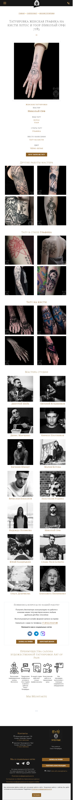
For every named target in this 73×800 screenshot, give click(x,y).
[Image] (19, 180)
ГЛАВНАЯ (22, 13)
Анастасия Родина (52, 498)
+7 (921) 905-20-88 (23, 740)
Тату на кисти (36, 139)
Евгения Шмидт (20, 467)
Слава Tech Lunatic (52, 562)
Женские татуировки (36, 104)
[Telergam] (36, 633)
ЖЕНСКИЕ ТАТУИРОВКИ (46, 13)
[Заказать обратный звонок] (68, 3)
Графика (36, 131)
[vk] (30, 633)
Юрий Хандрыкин (20, 562)
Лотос (36, 120)
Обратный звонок (47, 642)
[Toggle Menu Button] (5, 3)
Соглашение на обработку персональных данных (22, 779)
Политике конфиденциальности (42, 789)
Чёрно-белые (36, 148)
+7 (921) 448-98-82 (23, 747)
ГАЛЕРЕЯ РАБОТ (32, 13)
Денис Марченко (20, 435)
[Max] (42, 633)
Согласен (36, 795)
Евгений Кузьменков (52, 403)
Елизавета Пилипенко (52, 593)
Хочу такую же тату (36, 154)
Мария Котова (52, 467)
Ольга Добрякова (20, 593)
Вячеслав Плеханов (20, 498)
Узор (36, 122)
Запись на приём (26, 642)
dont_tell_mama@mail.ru (59, 771)
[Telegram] (23, 763)
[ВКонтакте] (17, 763)
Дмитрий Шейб (20, 403)
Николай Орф (36, 111)
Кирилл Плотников (52, 435)
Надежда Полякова (20, 530)
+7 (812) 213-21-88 (50, 623)
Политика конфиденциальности (23, 776)
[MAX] (28, 763)
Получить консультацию (56, 766)
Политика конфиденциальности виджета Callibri (22, 782)
